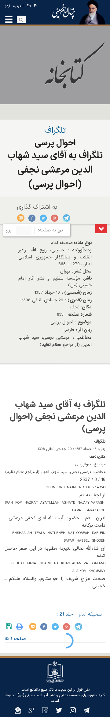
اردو (7, 6)
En (29, 6)
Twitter (43, 218)
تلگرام (66, 218)
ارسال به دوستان (21, 218)
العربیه (18, 6)
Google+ (55, 218)
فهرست (101, 228)
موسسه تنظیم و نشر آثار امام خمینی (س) (48, 695)
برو (9, 230)
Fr (35, 6)
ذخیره (10, 626)
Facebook (32, 218)
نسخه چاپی (21, 626)
